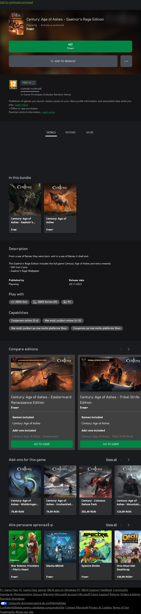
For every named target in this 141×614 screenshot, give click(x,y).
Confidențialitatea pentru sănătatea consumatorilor (32, 607)
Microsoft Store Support (93, 594)
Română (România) (12, 598)
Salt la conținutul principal (16, 2)
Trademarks (7, 612)
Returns (115, 594)
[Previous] (121, 349)
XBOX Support (90, 590)
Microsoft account (66, 594)
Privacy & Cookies (100, 607)
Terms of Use (121, 607)
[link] (25, 208)
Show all (111, 459)
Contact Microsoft (76, 607)
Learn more (21, 104)
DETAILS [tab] (51, 132)
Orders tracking (130, 594)
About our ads (24, 612)
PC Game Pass (9, 590)
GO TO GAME (42, 444)
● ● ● (126, 61)
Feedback (106, 590)
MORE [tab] (89, 132)
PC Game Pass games (32, 590)
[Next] (128, 349)
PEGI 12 (26, 82)
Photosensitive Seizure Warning (34, 594)
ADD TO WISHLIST (65, 61)
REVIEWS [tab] (71, 132)
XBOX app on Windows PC (64, 590)
